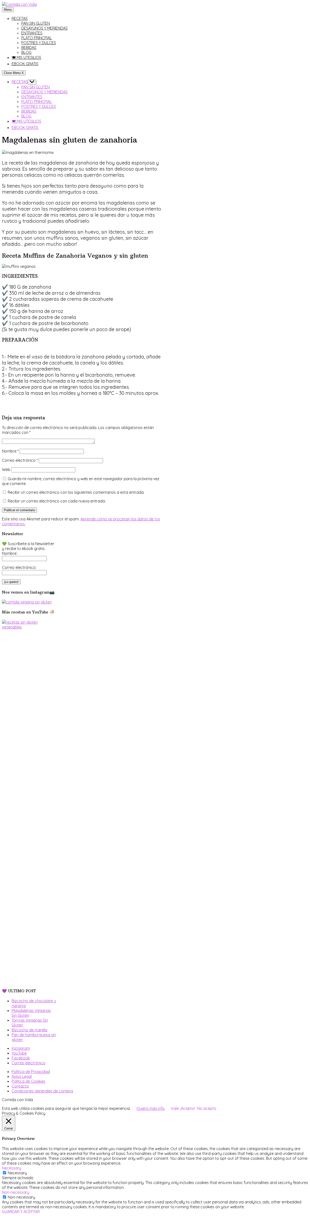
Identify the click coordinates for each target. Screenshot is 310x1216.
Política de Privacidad (31, 1071)
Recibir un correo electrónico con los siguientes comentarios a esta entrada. (76, 492)
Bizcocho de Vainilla (29, 1029)
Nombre (10, 451)
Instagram (21, 1048)
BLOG (26, 52)
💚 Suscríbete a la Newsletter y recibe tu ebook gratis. (28, 546)
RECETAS (20, 18)
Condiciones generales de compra (42, 1091)
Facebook (21, 1058)
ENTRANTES (31, 33)
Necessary (17, 1172)
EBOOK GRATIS (25, 63)
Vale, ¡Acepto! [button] (183, 1108)
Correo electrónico (20, 460)
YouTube (19, 1053)
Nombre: (9, 553)
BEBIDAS (28, 47)
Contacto (20, 1086)
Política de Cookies (28, 1081)
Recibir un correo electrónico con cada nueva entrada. (57, 501)
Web (6, 469)
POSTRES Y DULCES (38, 42)
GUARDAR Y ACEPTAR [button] (21, 1211)
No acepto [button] (206, 1108)
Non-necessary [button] (15, 1192)
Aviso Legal (22, 1076)
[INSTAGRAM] (27, 602)
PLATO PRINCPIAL (36, 37)
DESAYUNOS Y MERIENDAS (44, 28)
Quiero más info (150, 1108)
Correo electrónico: (19, 567)
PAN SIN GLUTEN (35, 23)
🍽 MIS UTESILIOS (26, 57)
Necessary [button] (11, 1168)
